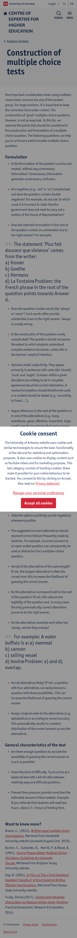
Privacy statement (47, 483)
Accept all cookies (38, 503)
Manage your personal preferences (38, 493)
